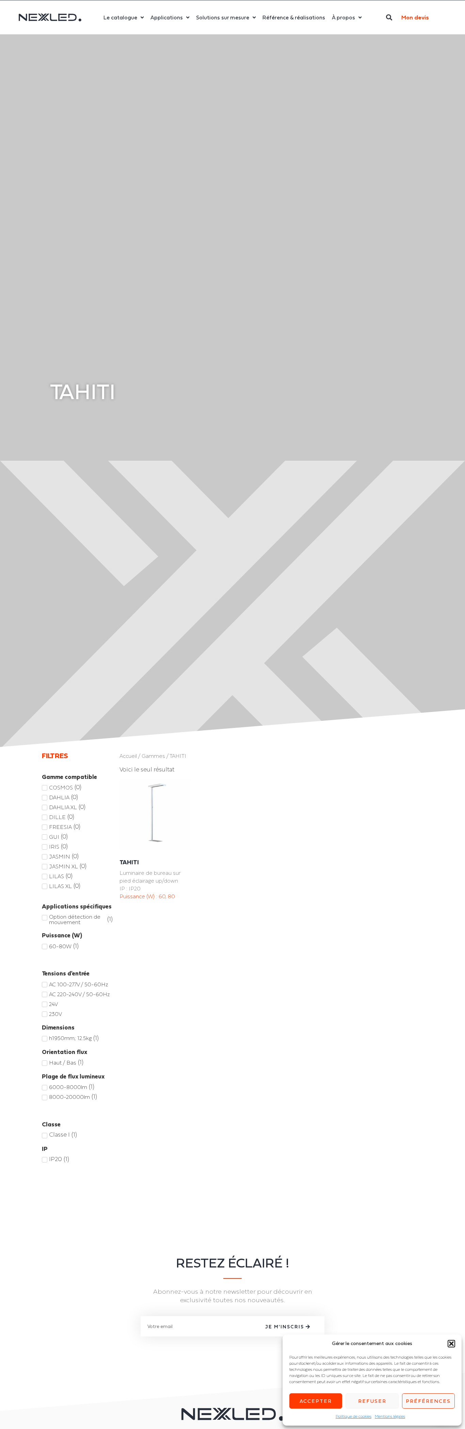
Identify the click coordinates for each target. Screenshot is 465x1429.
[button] (451, 1343)
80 (171, 896)
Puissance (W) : (139, 896)
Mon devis (415, 17)
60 (162, 896)
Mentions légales (390, 1416)
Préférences (428, 1401)
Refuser (372, 1401)
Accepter (316, 1401)
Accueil (128, 756)
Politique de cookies (353, 1416)
